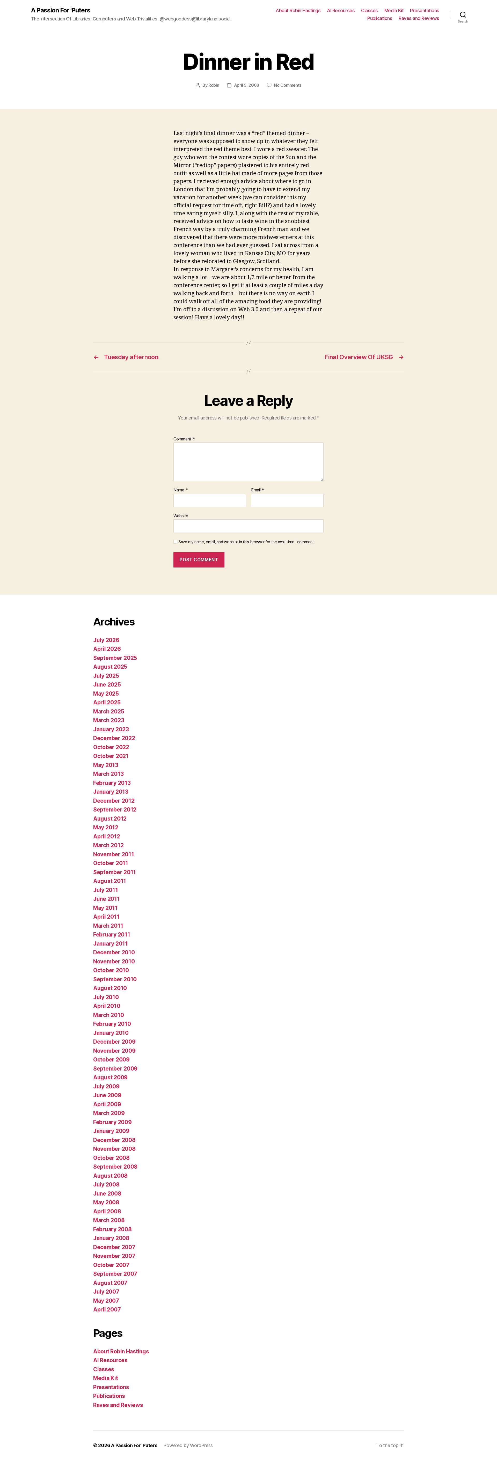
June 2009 (107, 1095)
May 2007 (106, 1300)
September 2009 (115, 1068)
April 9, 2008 (246, 85)
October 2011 (110, 863)
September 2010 (115, 979)
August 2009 (110, 1077)
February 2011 (111, 934)
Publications (379, 18)
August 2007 (110, 1283)
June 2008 (107, 1193)
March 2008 (109, 1220)
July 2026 (106, 640)
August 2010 (110, 988)
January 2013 (110, 791)
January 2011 (110, 943)
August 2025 (110, 666)
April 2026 (107, 649)
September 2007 (115, 1274)
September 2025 (115, 658)
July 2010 (106, 997)
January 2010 (111, 1033)
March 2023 (108, 720)
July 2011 (105, 890)
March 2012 (108, 845)
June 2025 (107, 684)
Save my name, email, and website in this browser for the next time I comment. (247, 542)
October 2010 (111, 970)
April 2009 (107, 1104)
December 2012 (114, 801)
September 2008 (115, 1166)
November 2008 (114, 1149)
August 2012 (110, 818)
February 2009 (112, 1122)
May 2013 (105, 765)
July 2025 (106, 676)
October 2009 (111, 1059)
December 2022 (114, 738)
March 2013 (108, 774)
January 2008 (111, 1238)
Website (180, 515)
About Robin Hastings (298, 10)
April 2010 (106, 1006)
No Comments (287, 85)
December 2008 (114, 1140)
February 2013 (112, 783)
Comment (184, 439)
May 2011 (105, 908)
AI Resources (341, 10)
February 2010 (112, 1024)
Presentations (424, 10)
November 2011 (113, 854)
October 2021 (111, 756)
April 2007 (107, 1309)
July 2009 (106, 1086)
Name (180, 490)
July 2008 (106, 1184)
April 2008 (107, 1211)
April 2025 (106, 702)
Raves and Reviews (419, 18)
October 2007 (111, 1265)
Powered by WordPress (188, 1445)
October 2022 (111, 747)
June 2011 (106, 899)
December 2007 (114, 1247)
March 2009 (109, 1113)
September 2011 (114, 872)
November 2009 (114, 1051)
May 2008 (106, 1202)
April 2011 (106, 916)
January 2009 (111, 1131)
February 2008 (112, 1229)
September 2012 (114, 809)
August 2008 (110, 1176)
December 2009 (114, 1041)
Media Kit (394, 10)
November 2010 (114, 961)
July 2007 (106, 1291)
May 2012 (105, 827)
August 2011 (109, 881)
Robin (213, 85)
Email (257, 490)
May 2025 (106, 693)
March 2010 (108, 1015)
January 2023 (111, 729)
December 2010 (114, 952)
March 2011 (108, 926)
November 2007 (114, 1256)
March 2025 (108, 711)
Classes (369, 10)
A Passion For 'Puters (60, 10)
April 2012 (106, 836)
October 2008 (111, 1158)
